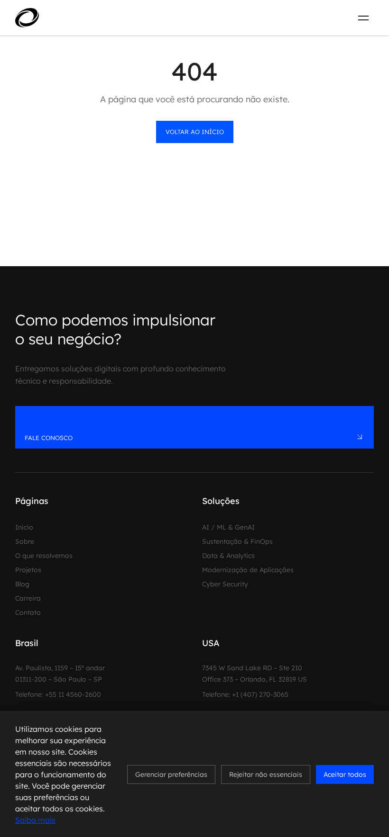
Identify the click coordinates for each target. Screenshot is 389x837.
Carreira (28, 598)
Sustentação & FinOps (237, 541)
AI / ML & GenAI (228, 527)
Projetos (28, 570)
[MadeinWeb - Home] (62, 17)
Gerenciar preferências (171, 774)
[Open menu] (363, 18)
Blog (22, 584)
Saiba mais (35, 820)
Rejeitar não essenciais (265, 774)
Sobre (24, 541)
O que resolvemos (44, 555)
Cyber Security (225, 584)
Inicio (24, 527)
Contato (28, 612)
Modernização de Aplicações (248, 570)
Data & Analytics (228, 555)
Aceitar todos (345, 774)
